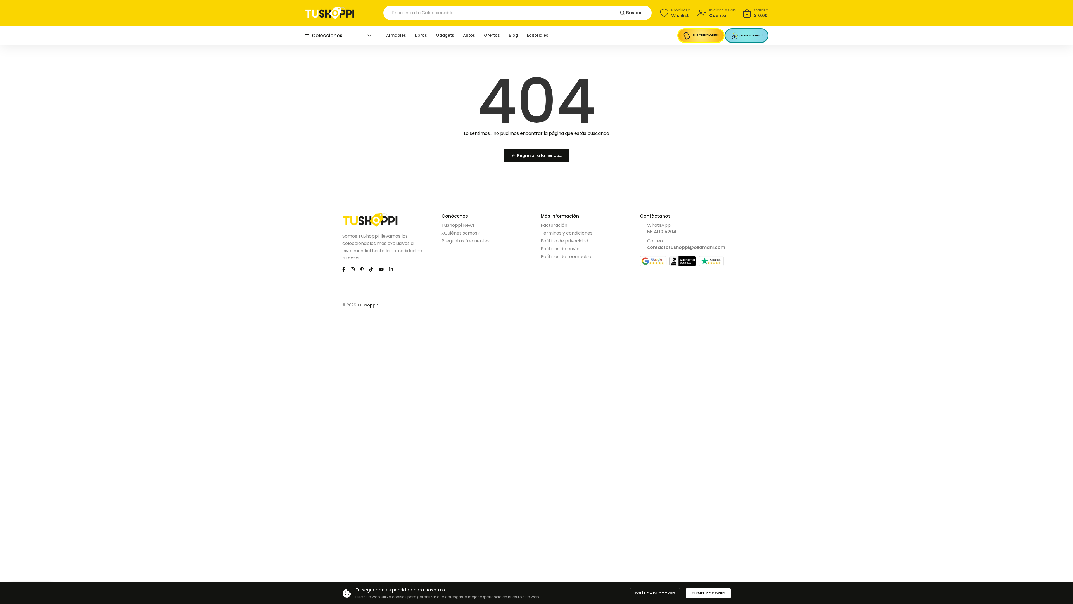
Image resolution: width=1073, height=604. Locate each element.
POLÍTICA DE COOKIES (655, 593)
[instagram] (353, 269)
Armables (396, 35)
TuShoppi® (368, 305)
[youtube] (381, 269)
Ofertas (492, 35)
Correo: (686, 244)
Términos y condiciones (566, 233)
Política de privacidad (564, 241)
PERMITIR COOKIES (708, 593)
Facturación (554, 225)
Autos (469, 35)
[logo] (330, 13)
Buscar (634, 13)
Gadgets (445, 35)
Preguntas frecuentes (465, 241)
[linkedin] (391, 269)
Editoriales (537, 35)
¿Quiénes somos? (460, 233)
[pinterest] (362, 269)
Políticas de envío (560, 249)
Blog (513, 35)
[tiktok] (371, 269)
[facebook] (343, 269)
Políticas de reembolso (566, 256)
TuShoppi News (458, 225)
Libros (421, 35)
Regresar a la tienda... (539, 155)
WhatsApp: (661, 228)
